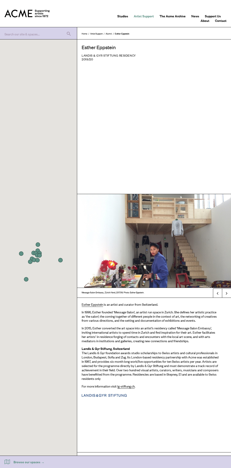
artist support (96, 33)
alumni (109, 33)
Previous (217, 293)
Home (84, 33)
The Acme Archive (172, 16)
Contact (220, 20)
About (205, 20)
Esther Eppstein (92, 304)
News (195, 16)
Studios (122, 16)
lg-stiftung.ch (126, 386)
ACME (27, 14)
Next (226, 293)
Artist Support (144, 16)
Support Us (213, 16)
